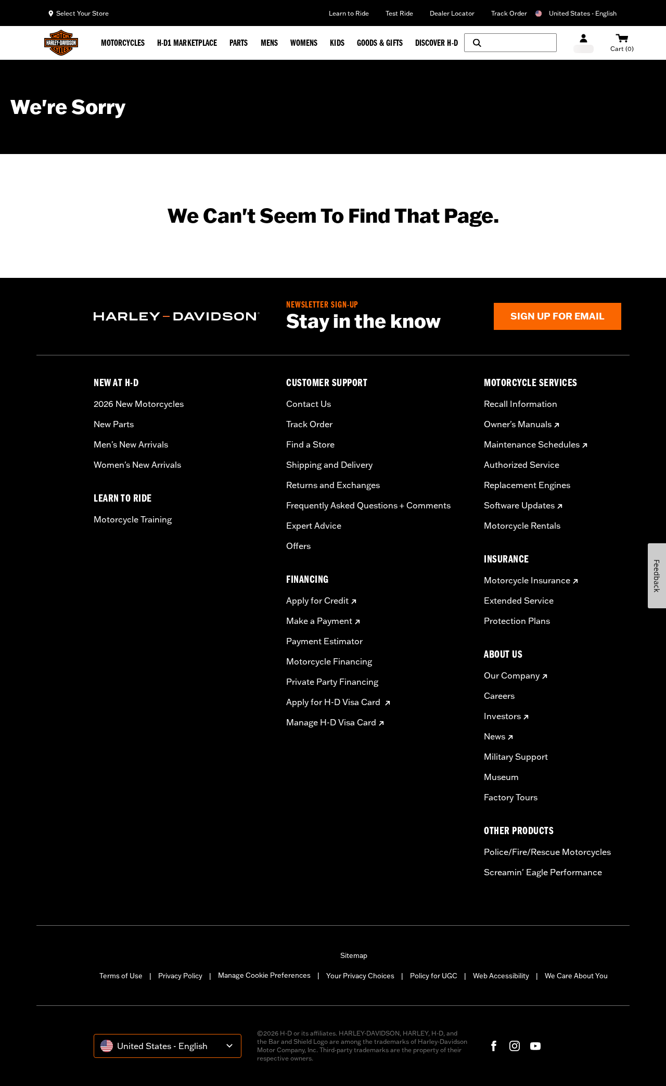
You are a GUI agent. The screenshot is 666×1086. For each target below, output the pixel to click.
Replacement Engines (527, 485)
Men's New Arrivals (131, 444)
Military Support (516, 756)
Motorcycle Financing (329, 661)
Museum (501, 777)
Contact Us (308, 404)
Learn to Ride (349, 13)
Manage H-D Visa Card (331, 722)
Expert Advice (313, 525)
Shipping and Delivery (329, 464)
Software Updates (519, 505)
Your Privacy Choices (360, 976)
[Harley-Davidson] (182, 316)
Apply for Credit (317, 600)
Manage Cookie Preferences (264, 975)
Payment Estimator (324, 641)
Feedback (657, 575)
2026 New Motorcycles (139, 404)
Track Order (509, 13)
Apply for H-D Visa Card (334, 702)
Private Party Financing (332, 681)
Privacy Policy (180, 976)
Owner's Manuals (518, 424)
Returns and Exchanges (333, 485)
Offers (298, 546)
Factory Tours (510, 797)
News (494, 736)
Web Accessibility (501, 976)
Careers (499, 696)
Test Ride (399, 13)
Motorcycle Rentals (522, 525)
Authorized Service (521, 464)
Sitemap (353, 955)
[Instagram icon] (514, 1046)
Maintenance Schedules (532, 444)
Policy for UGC (433, 976)
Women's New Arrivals (137, 464)
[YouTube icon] (535, 1046)
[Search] (510, 42)
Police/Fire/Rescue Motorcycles (547, 852)
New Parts (114, 424)
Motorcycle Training (133, 519)
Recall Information (520, 404)
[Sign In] (583, 42)
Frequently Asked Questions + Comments (368, 505)
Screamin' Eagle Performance (543, 872)
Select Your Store (82, 13)
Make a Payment (319, 621)
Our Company (512, 675)
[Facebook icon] (494, 1046)
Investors (502, 716)
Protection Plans (517, 621)
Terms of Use (121, 976)
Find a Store (310, 444)
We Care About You (576, 976)
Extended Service (519, 600)
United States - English (583, 13)
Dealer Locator (452, 13)
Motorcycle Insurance (527, 580)
